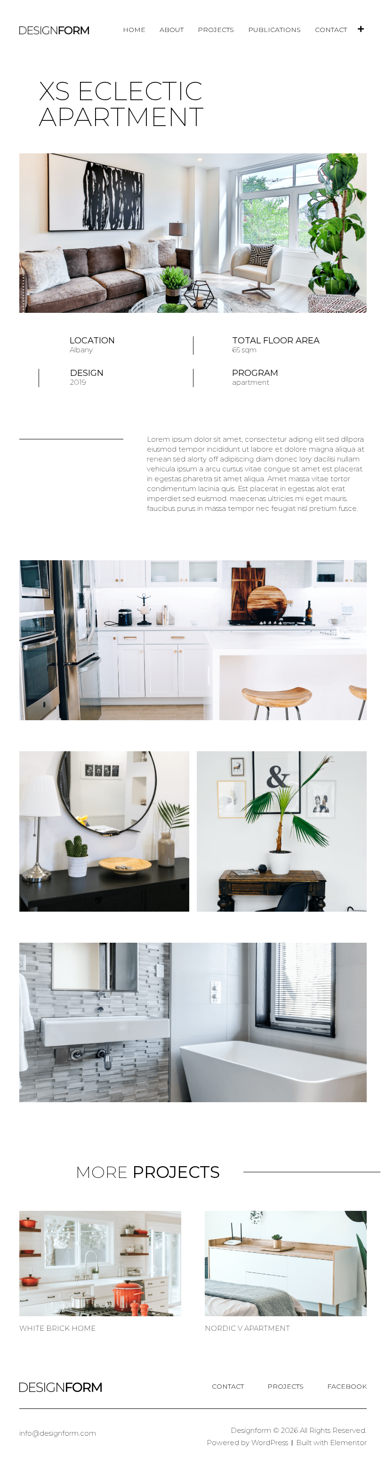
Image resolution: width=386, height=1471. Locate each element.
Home (134, 29)
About (172, 29)
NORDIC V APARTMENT (247, 1328)
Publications (274, 29)
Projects (216, 29)
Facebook (347, 1386)
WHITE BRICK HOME (57, 1328)
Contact (331, 29)
